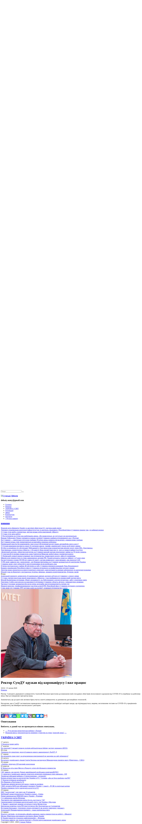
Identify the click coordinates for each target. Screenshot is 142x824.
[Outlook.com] (42, 716)
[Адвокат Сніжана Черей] (71, 34)
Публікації (9, 511)
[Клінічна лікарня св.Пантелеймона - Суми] (71, 17)
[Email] (34, 716)
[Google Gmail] (45, 716)
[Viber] (30, 716)
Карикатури (9, 515)
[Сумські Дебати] (9, 496)
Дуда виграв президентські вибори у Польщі (23, 731)
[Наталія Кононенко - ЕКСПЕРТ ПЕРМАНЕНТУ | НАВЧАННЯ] (71, 68)
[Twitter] (11, 716)
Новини (8, 507)
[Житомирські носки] (71, 51)
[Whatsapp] (18, 716)
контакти (8, 517)
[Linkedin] (14, 716)
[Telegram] (22, 716)
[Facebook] (3, 716)
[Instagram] (7, 716)
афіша (7, 513)
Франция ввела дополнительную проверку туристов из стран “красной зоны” (36, 733)
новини (5, 523)
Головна (8, 505)
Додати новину (11, 519)
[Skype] (26, 716)
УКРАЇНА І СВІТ (12, 509)
